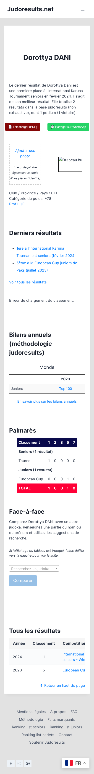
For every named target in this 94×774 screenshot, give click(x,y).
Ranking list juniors (66, 727)
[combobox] (34, 568)
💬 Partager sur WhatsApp (68, 127)
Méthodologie (31, 719)
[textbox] (34, 568)
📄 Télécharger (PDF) (22, 127)
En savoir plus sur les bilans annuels (47, 401)
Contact (66, 734)
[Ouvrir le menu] (82, 9)
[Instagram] (19, 763)
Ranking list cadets (37, 734)
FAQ (73, 711)
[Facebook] (11, 763)
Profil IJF (16, 204)
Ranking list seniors (28, 727)
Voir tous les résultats (28, 282)
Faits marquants (61, 719)
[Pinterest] (27, 763)
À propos (58, 711)
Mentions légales (31, 711)
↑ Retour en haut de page (62, 685)
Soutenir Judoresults (47, 742)
